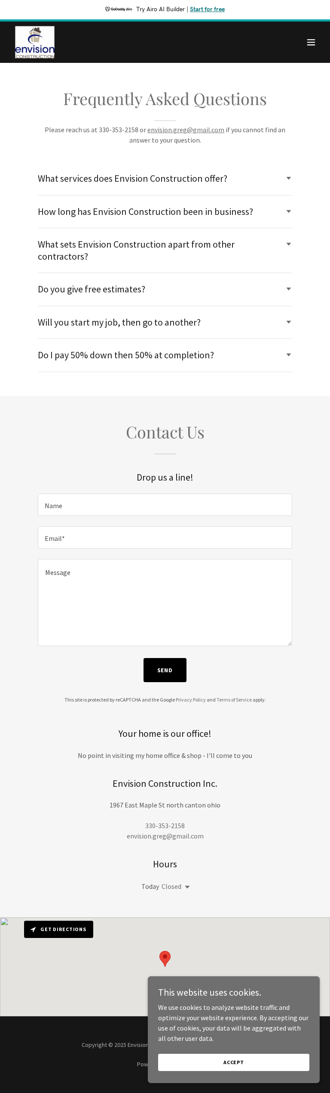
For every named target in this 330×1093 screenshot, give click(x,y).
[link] (35, 42)
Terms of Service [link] (234, 699)
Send (165, 670)
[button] (311, 42)
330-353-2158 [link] (165, 825)
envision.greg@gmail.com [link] (165, 836)
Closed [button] (171, 886)
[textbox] (165, 505)
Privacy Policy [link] (191, 699)
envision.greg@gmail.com (185, 129)
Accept (233, 1062)
